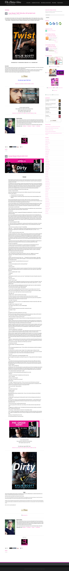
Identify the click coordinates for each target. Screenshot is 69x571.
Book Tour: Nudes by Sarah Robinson (50, 131)
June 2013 (46, 213)
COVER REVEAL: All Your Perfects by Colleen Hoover (52, 126)
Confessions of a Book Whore (52, 37)
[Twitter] (33, 566)
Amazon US (17, 83)
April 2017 (46, 146)
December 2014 (47, 183)
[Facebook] (35, 566)
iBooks (22, 83)
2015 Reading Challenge (51, 46)
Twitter (33, 527)
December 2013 (47, 203)
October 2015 (47, 166)
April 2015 (46, 176)
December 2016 (47, 149)
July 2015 (46, 171)
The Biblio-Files (13, 2)
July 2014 (46, 191)
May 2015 (46, 174)
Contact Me (28, 2)
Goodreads (38, 527)
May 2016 (46, 156)
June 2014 (46, 193)
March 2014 (47, 198)
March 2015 (47, 178)
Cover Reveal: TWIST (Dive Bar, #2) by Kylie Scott (21, 13)
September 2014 (47, 188)
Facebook (28, 527)
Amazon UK (20, 113)
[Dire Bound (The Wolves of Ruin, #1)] (60, 116)
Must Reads (54, 2)
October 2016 (47, 151)
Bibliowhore (11, 14)
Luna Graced (47, 111)
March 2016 (47, 159)
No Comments (18, 14)
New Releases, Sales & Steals (46, 2)
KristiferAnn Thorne (48, 112)
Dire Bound (47, 115)
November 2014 (47, 184)
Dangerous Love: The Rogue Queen (51, 103)
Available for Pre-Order (36, 2)
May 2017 (46, 144)
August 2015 (47, 169)
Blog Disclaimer (60, 2)
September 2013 (47, 208)
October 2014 (47, 186)
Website (24, 527)
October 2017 (47, 141)
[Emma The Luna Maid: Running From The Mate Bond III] (60, 108)
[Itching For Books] (60, 73)
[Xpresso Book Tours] (51, 61)
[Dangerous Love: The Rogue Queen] (60, 104)
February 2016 (47, 161)
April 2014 (46, 196)
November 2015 (47, 164)
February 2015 (47, 179)
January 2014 (47, 201)
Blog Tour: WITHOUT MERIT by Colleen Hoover (51, 128)
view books (56, 52)
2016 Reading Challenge (51, 35)
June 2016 (46, 154)
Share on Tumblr (14, 146)
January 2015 (47, 181)
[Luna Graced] (60, 112)
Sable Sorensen (48, 116)
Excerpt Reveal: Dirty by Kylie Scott (18, 156)
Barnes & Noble (27, 83)
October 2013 (47, 206)
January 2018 (47, 139)
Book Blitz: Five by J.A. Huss (49, 129)
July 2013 (46, 211)
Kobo (33, 83)
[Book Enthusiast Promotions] (53, 67)
